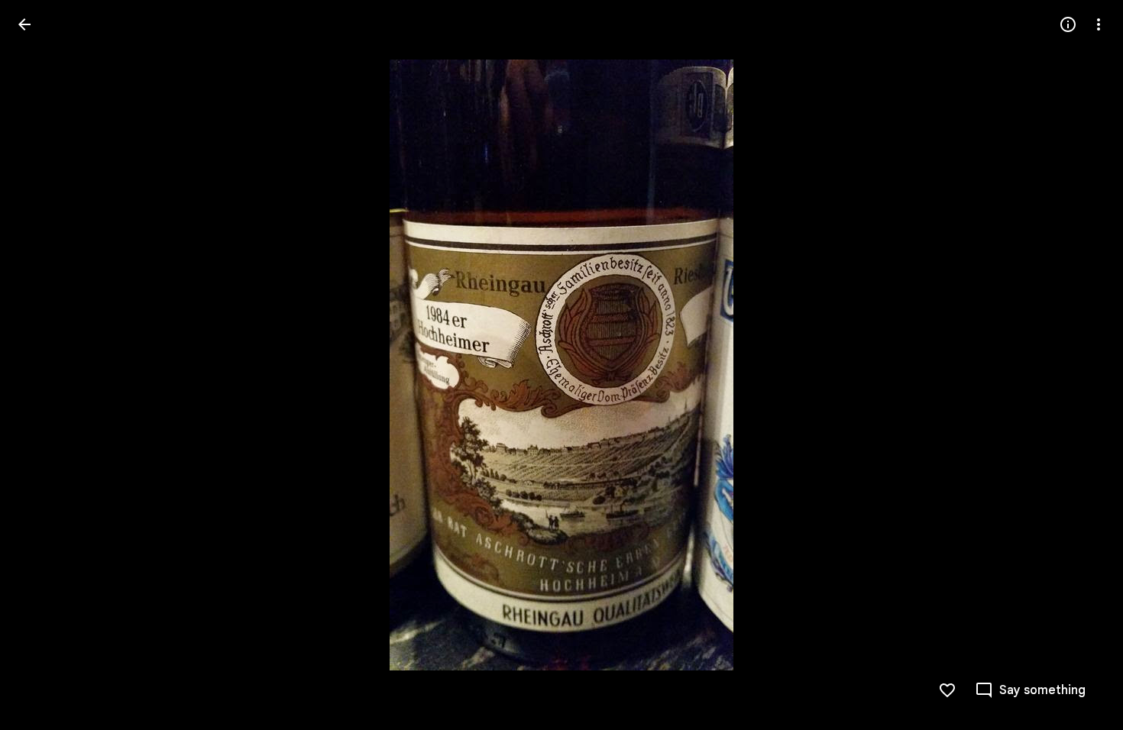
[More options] (1098, 24)
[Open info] (1068, 24)
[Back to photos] (24, 24)
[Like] (947, 690)
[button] (42, 365)
